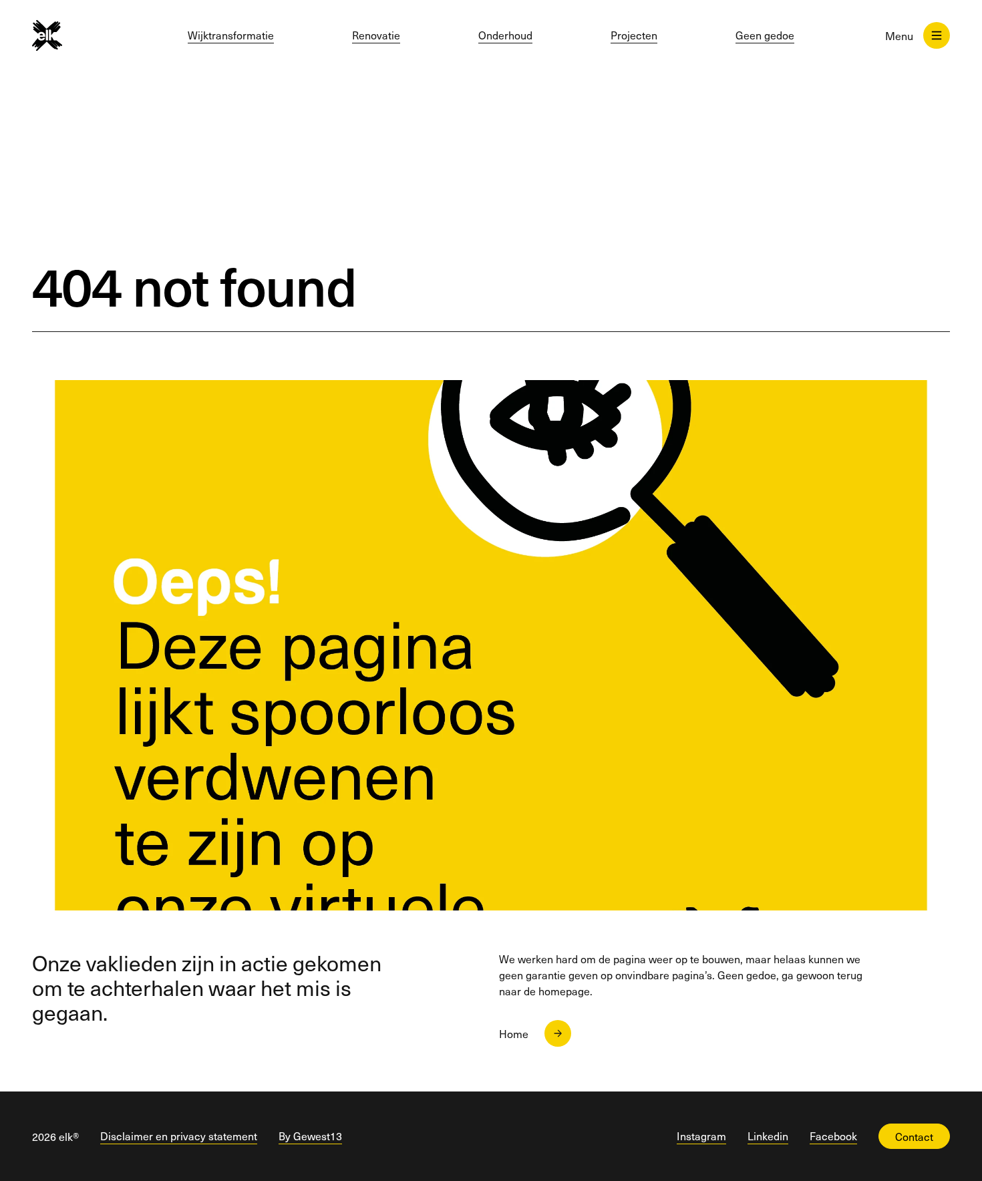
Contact (914, 1136)
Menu (899, 35)
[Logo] (63, 35)
